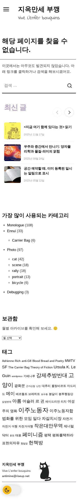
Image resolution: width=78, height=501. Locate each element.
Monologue (15, 225)
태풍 (18, 435)
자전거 (68, 418)
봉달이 (53, 394)
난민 (38, 386)
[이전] (57, 112)
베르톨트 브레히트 (28, 394)
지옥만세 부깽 (39, 9)
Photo (11, 250)
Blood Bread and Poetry (48, 361)
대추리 (46, 386)
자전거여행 (26, 426)
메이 (10, 393)
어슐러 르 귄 (33, 401)
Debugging (15, 292)
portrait (17, 277)
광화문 (19, 386)
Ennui (11, 231)
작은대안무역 (48, 425)
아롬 (16, 401)
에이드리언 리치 (56, 401)
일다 (37, 418)
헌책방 (36, 442)
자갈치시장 (52, 418)
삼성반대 (6, 401)
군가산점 (30, 386)
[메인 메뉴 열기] (6, 9)
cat (14, 259)
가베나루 (29, 376)
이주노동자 (33, 410)
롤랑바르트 (59, 386)
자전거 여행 (9, 426)
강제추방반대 (51, 375)
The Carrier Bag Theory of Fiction (30, 367)
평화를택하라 (62, 435)
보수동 (44, 394)
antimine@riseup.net (15, 476)
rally (15, 271)
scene (16, 265)
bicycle (17, 283)
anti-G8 (26, 361)
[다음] (69, 112)
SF (4, 367)
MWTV (70, 361)
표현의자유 (11, 443)
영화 (13, 411)
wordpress (17, 376)
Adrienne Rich (11, 361)
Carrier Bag (21, 240)
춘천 (12, 435)
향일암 (24, 443)
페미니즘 (32, 434)
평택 (47, 435)
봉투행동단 (66, 394)
